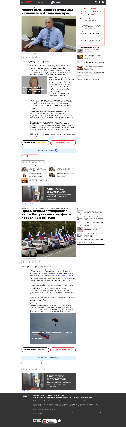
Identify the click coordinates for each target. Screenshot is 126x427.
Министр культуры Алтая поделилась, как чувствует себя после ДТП (37, 169)
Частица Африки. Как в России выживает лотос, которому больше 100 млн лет (93, 218)
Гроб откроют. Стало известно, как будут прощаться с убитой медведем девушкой (91, 13)
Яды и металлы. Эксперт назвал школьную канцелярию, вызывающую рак (92, 229)
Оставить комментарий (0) (63, 142)
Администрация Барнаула (29, 53)
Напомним (34, 100)
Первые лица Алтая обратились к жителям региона (91, 19)
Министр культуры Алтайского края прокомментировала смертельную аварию (64, 169)
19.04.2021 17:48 (25, 7)
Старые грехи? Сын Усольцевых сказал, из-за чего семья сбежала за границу (94, 62)
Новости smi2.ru (27, 203)
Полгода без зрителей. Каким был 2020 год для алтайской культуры (38, 179)
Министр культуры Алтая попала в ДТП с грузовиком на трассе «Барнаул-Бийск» (65, 175)
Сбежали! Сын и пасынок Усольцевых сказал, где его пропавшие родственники (94, 79)
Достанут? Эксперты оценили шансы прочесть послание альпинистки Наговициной (94, 224)
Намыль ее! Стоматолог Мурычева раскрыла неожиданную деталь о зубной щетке (93, 241)
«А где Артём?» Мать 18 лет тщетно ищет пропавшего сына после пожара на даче (93, 235)
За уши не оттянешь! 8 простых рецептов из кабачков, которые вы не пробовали (94, 57)
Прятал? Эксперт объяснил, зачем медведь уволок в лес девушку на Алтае (93, 212)
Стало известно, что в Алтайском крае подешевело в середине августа (90, 40)
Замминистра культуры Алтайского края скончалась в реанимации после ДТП (37, 175)
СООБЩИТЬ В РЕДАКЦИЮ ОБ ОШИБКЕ (83, 397)
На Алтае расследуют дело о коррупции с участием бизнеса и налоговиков (90, 33)
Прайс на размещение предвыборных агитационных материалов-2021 (52, 397)
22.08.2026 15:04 (26, 208)
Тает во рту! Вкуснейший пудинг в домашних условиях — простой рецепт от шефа (93, 68)
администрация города (64, 275)
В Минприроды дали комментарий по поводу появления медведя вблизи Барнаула (91, 26)
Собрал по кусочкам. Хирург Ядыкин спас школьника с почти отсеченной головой (94, 74)
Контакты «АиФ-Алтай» (39, 395)
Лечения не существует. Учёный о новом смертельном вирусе (93, 50)
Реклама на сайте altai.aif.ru (56, 395)
